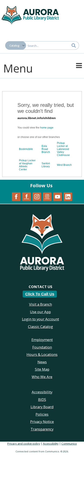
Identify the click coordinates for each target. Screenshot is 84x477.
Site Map (42, 369)
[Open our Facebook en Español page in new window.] (26, 196)
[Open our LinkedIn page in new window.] (68, 196)
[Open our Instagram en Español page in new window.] (47, 196)
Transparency (42, 429)
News (42, 361)
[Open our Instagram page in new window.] (37, 196)
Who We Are (42, 376)
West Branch (64, 164)
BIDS (42, 399)
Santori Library (46, 165)
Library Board (42, 406)
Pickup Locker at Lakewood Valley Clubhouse (63, 149)
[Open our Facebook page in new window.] (16, 196)
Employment (42, 339)
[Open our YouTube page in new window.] (57, 196)
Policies (42, 414)
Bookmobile (26, 149)
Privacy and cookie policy (23, 443)
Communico (69, 443)
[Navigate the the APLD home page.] (30, 14)
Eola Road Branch (46, 149)
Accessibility (51, 443)
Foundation (42, 347)
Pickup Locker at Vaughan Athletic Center (27, 165)
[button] (79, 65)
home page (46, 127)
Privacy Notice (42, 421)
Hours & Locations (42, 354)
